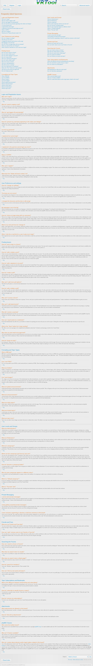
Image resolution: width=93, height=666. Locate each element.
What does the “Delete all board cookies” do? (11, 33)
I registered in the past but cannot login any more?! (12, 28)
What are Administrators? (52, 19)
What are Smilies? (5, 79)
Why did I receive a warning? (8, 64)
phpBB (8, 664)
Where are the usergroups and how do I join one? (58, 23)
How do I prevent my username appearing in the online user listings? (16, 23)
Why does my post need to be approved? (10, 69)
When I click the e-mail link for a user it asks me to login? (14, 47)
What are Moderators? (52, 20)
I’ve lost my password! (7, 25)
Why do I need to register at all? (8, 20)
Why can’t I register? (6, 31)
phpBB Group (38, 626)
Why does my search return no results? (55, 51)
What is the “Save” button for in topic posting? (12, 67)
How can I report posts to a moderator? (10, 66)
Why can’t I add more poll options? (9, 58)
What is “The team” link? (52, 30)
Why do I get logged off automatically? (10, 22)
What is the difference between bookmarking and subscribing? (60, 61)
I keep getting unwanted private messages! (56, 36)
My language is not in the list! (8, 42)
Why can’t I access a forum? (8, 61)
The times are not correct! (7, 39)
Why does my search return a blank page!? (56, 53)
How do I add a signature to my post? (10, 55)
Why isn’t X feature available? (53, 77)
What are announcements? (7, 83)
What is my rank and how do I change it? (10, 45)
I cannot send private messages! (54, 35)
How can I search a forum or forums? (55, 50)
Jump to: (64, 656)
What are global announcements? (9, 82)
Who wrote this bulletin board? (54, 76)
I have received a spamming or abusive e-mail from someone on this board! (63, 38)
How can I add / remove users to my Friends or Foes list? (59, 44)
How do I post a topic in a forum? (9, 52)
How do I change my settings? (8, 38)
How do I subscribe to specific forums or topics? (57, 62)
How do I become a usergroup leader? (55, 25)
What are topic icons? (6, 88)
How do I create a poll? (7, 57)
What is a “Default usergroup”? (54, 28)
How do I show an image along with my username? (13, 44)
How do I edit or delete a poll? (8, 60)
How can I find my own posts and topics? (56, 56)
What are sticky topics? (7, 85)
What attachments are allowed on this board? (56, 69)
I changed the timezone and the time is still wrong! (12, 41)
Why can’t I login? (6, 19)
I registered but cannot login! (8, 26)
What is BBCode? (5, 76)
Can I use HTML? (6, 77)
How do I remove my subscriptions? (55, 64)
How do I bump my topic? (7, 71)
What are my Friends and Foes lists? (55, 43)
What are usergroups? (52, 22)
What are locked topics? (7, 87)
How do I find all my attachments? (54, 71)
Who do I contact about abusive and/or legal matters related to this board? (63, 79)
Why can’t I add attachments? (8, 63)
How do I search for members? (54, 54)
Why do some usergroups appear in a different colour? (59, 26)
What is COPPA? (5, 30)
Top (4, 101)
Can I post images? (6, 80)
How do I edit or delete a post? (8, 54)
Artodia (89, 664)
